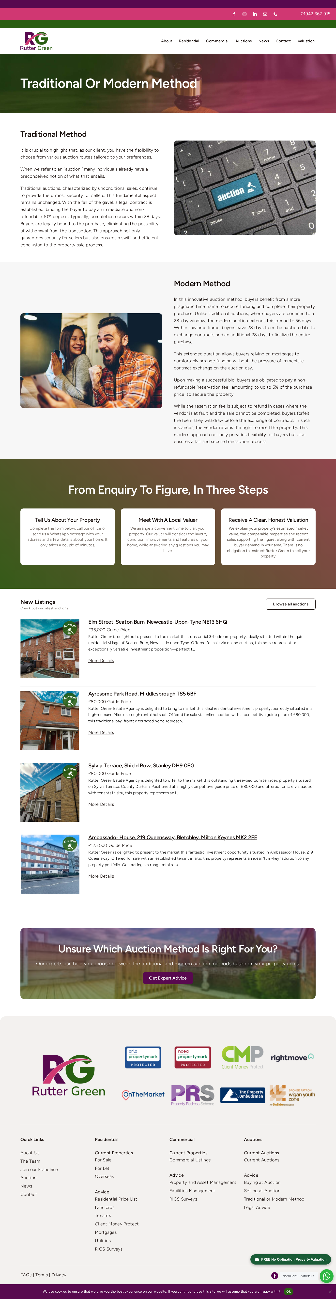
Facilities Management (192, 1190)
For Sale (103, 1160)
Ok (288, 1291)
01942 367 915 (315, 13)
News (26, 1186)
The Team (30, 1161)
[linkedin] (255, 14)
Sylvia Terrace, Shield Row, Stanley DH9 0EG (141, 765)
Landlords (104, 1207)
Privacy (59, 1275)
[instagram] (245, 14)
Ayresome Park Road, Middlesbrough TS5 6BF (142, 693)
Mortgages (106, 1232)
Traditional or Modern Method (274, 1199)
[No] (329, 1291)
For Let (102, 1168)
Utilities (103, 1240)
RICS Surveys (108, 1249)
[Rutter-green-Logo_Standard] (68, 1075)
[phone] (276, 14)
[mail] (265, 14)
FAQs (25, 1275)
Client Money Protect (117, 1224)
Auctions (29, 1177)
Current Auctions (261, 1160)
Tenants (103, 1215)
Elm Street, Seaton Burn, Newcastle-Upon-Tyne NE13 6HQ (157, 621)
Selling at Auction (262, 1190)
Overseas (104, 1176)
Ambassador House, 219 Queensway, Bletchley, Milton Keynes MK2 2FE (172, 837)
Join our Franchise (39, 1169)
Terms (41, 1275)
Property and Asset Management (202, 1182)
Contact (28, 1194)
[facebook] (234, 14)
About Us (30, 1153)
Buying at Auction (262, 1182)
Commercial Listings (190, 1160)
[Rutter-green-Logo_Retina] (36, 34)
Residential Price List (116, 1199)
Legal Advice (257, 1207)
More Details (101, 660)
